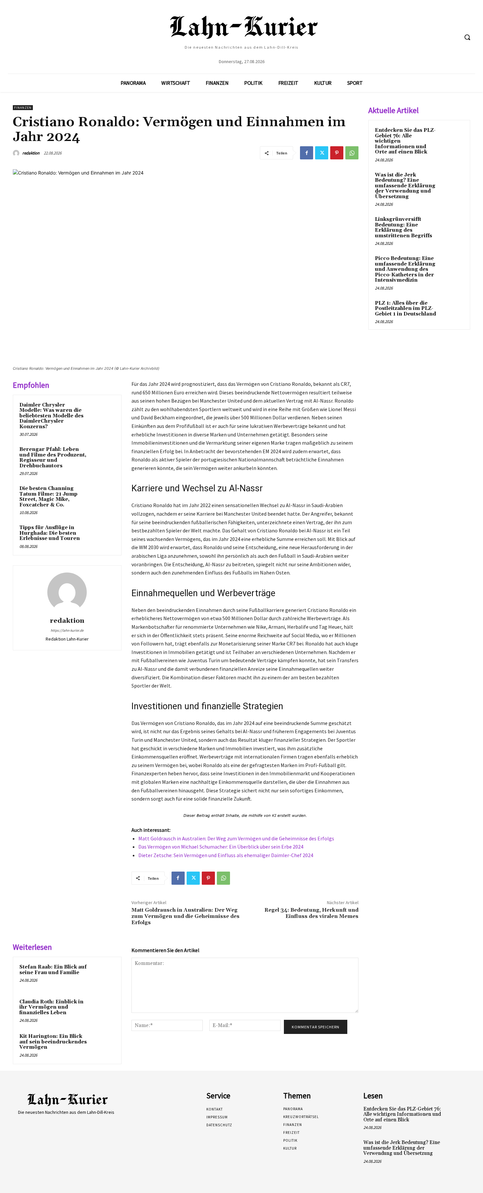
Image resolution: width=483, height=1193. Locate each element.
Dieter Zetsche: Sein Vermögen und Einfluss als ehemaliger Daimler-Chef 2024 (225, 855)
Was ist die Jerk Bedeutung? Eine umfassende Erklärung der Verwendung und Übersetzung (405, 186)
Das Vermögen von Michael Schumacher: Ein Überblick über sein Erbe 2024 (220, 846)
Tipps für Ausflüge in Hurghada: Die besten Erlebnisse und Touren (49, 533)
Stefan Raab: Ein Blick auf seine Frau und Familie (53, 970)
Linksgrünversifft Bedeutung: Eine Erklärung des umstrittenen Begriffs (403, 227)
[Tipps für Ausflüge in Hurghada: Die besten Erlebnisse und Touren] (102, 536)
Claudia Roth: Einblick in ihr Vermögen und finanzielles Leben (51, 1007)
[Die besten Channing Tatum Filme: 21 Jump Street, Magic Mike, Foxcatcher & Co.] (102, 497)
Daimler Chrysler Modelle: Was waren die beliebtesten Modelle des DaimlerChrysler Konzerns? (51, 416)
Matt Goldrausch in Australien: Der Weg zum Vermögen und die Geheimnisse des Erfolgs (236, 838)
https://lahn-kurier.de (67, 630)
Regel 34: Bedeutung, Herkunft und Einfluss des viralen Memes (311, 913)
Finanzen (23, 107)
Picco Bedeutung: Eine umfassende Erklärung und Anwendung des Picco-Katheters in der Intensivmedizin (405, 269)
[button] (467, 37)
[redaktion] (17, 153)
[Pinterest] (336, 152)
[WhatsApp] (351, 152)
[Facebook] (306, 152)
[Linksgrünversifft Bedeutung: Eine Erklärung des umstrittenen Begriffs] (452, 227)
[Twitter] (321, 152)
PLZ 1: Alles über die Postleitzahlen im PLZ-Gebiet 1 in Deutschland (405, 308)
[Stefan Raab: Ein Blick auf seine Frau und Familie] (102, 975)
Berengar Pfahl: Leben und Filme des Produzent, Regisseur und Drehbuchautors (52, 457)
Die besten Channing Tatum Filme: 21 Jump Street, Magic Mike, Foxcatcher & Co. (48, 496)
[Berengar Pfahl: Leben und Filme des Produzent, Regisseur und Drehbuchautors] (102, 458)
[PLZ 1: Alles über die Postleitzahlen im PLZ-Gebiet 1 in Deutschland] (452, 310)
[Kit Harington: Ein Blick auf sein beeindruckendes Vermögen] (102, 1045)
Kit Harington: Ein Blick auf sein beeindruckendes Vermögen (53, 1041)
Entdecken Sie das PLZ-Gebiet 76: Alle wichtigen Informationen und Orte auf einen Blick (402, 1114)
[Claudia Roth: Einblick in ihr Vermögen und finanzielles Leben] (102, 1010)
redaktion (30, 153)
